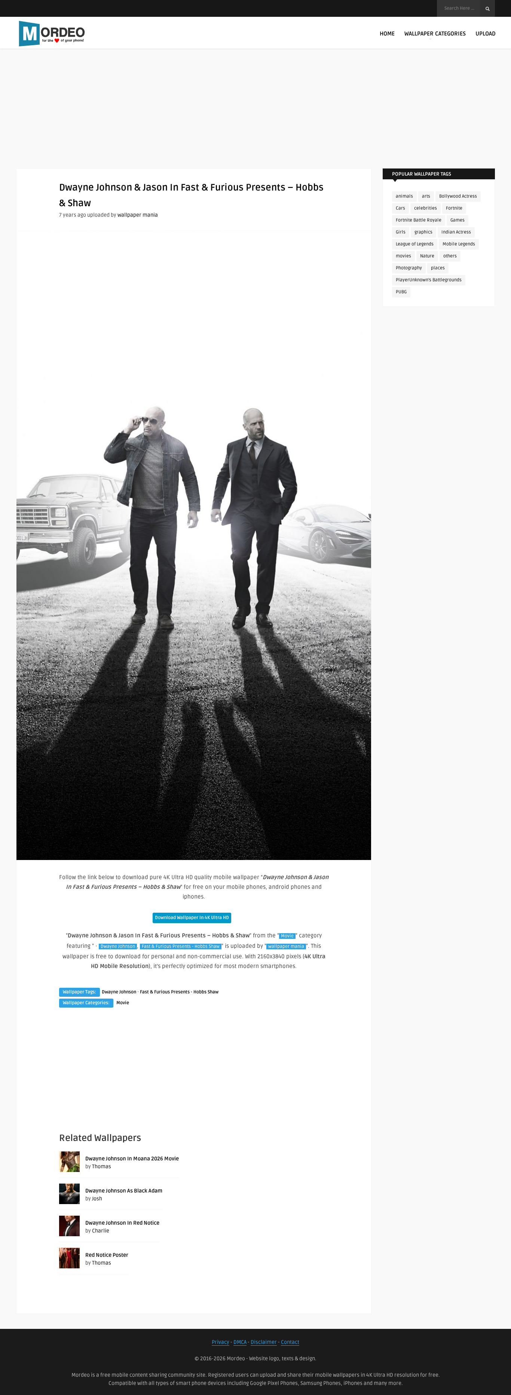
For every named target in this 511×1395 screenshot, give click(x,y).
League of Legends (415, 244)
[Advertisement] (255, 116)
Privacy (220, 1342)
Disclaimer (264, 1342)
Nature (427, 256)
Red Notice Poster (106, 1255)
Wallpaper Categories (435, 33)
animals (404, 196)
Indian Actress (456, 232)
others (450, 256)
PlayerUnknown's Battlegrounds (429, 280)
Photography (409, 268)
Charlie (100, 1231)
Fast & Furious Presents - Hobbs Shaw (181, 946)
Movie (287, 936)
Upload (485, 33)
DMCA (240, 1342)
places (438, 268)
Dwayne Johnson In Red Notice (122, 1223)
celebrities (425, 208)
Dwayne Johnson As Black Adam (123, 1191)
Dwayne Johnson (118, 946)
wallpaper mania (137, 215)
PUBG (401, 292)
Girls (401, 232)
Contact (290, 1342)
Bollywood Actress (458, 196)
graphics (423, 232)
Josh (97, 1199)
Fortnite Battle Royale (418, 220)
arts (426, 196)
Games (457, 220)
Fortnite (454, 208)
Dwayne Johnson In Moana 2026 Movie (132, 1159)
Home (387, 33)
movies (403, 256)
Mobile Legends (459, 244)
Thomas (101, 1166)
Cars (400, 208)
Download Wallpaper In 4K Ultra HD (192, 918)
